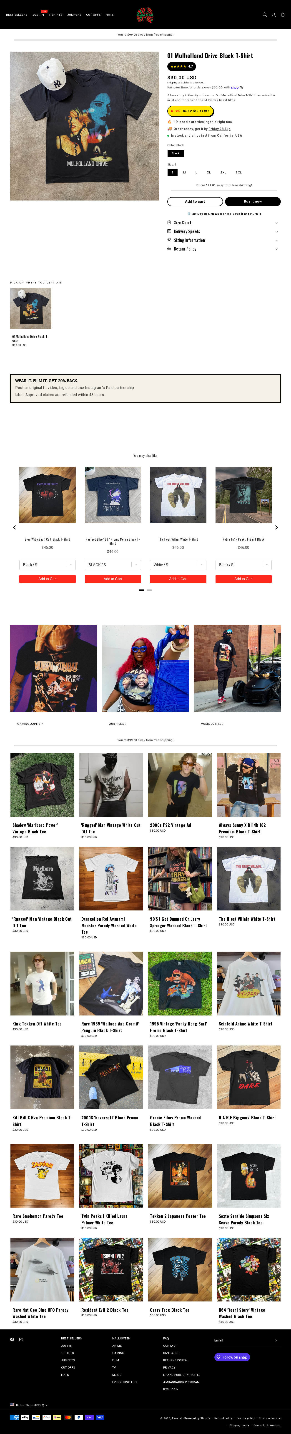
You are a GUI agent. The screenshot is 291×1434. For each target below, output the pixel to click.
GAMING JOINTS (29, 723)
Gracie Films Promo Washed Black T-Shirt (175, 1121)
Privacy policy (246, 1418)
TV (114, 1367)
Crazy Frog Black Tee (170, 1310)
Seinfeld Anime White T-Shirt (246, 1024)
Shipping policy (239, 1425)
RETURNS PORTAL (176, 1360)
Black (176, 153)
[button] (264, 14)
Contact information (267, 1425)
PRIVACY (169, 1367)
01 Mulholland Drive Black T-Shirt (30, 338)
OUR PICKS (116, 723)
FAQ (166, 1338)
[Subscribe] (276, 1340)
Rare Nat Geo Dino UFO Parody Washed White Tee (41, 1313)
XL (209, 172)
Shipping (172, 82)
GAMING (118, 1353)
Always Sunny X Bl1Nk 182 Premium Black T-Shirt (242, 828)
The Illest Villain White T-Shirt (247, 919)
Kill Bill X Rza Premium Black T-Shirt (42, 1121)
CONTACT (170, 1345)
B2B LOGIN (171, 1389)
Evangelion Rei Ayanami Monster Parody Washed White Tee (109, 925)
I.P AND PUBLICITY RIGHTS (181, 1374)
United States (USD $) (30, 1405)
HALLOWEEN (121, 1338)
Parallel (177, 1418)
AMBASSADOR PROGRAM (181, 1382)
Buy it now (253, 202)
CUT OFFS (68, 1367)
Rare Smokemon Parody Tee (38, 1216)
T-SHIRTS (67, 1353)
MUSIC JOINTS (211, 723)
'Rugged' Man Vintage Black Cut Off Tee (42, 922)
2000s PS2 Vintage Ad (170, 825)
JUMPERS (68, 1360)
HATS (65, 1374)
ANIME (117, 1345)
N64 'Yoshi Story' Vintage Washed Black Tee (242, 1313)
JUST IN (66, 1345)
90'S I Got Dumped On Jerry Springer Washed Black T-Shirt (178, 922)
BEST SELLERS (71, 1338)
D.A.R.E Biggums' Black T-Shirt (247, 1118)
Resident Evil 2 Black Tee (105, 1310)
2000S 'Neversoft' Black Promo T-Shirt (109, 1121)
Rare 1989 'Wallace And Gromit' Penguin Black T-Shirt (110, 1027)
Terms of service (270, 1418)
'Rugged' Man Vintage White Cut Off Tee (111, 828)
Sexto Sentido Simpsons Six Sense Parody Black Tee (244, 1219)
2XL (223, 172)
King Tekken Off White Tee (37, 1024)
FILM (115, 1360)
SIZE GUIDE (171, 1353)
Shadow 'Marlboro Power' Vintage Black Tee (35, 828)
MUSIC (117, 1374)
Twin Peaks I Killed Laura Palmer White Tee (104, 1219)
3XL (239, 172)
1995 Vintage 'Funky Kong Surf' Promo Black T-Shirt (178, 1027)
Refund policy (223, 1418)
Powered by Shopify (197, 1418)
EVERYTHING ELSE (125, 1382)
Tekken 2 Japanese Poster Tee (178, 1216)
